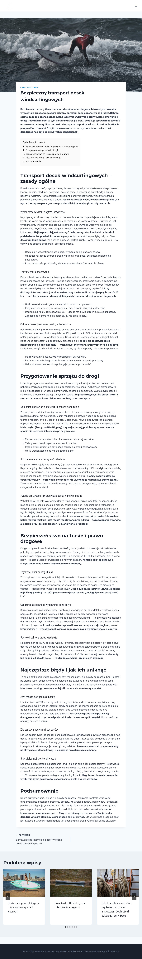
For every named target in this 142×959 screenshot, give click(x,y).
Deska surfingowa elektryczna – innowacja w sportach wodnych (24, 907)
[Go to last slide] (8, 896)
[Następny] (134, 896)
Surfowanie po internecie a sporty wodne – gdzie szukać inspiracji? (40, 839)
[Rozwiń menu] (136, 5)
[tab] (65, 927)
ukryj (41, 142)
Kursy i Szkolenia (29, 87)
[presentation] (24, 882)
